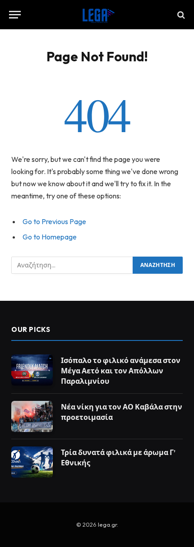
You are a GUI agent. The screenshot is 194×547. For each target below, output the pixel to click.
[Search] (180, 15)
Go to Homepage (50, 236)
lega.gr (107, 524)
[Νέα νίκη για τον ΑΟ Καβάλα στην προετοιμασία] (32, 416)
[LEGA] (97, 14)
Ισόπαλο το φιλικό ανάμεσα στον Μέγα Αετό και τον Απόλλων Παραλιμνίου (120, 371)
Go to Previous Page (54, 221)
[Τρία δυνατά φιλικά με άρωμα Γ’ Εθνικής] (32, 462)
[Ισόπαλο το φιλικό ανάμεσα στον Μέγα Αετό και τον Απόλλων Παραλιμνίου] (32, 370)
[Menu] (15, 15)
